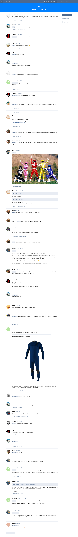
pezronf (14, 37)
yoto (14, 242)
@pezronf (14, 54)
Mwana (14, 423)
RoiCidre (15, 193)
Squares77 (15, 63)
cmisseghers (15, 95)
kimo (14, 74)
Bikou (14, 132)
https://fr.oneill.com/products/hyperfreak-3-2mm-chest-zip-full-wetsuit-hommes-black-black (31, 333)
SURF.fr (8, 1)
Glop (14, 27)
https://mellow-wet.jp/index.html (19, 122)
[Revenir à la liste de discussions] (1, 1)
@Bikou (18, 221)
